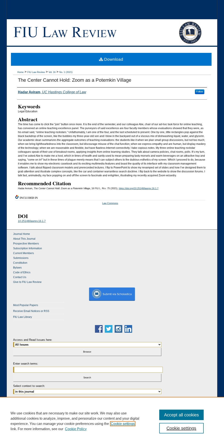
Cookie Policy (76, 429)
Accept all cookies (181, 414)
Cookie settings (123, 424)
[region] (112, 421)
